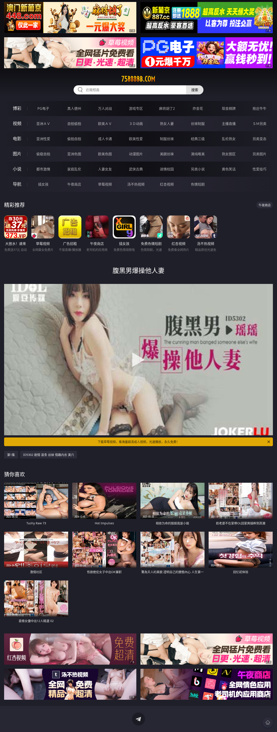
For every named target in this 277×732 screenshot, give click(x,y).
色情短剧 (198, 184)
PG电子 (43, 108)
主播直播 (229, 123)
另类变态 (259, 138)
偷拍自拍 (74, 138)
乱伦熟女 (229, 138)
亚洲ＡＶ (43, 123)
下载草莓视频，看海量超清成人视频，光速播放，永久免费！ (138, 442)
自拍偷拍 (74, 123)
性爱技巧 (259, 169)
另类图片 (259, 154)
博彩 (17, 108)
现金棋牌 (229, 108)
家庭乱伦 (74, 169)
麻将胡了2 (167, 108)
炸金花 (198, 108)
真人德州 (74, 108)
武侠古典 (136, 169)
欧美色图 (105, 154)
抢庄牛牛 (259, 108)
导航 (17, 184)
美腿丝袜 (167, 154)
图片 (17, 154)
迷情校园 (167, 169)
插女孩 (43, 184)
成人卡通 (105, 138)
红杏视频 (167, 184)
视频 (17, 123)
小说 (17, 169)
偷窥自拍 (43, 154)
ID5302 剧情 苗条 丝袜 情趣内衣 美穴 (48, 455)
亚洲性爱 (43, 138)
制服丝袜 (167, 138)
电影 (17, 139)
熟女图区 (229, 154)
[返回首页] (268, 722)
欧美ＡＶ (105, 123)
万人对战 (105, 108)
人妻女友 (105, 169)
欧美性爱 (136, 138)
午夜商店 (74, 184)
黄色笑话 (229, 169)
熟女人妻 (167, 123)
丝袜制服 (198, 123)
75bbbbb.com (138, 78)
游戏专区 (136, 108)
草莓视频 (105, 184)
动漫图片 (136, 154)
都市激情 (43, 169)
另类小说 (198, 169)
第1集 (11, 455)
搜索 (194, 89)
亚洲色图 (74, 154)
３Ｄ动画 (136, 123)
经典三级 (198, 138)
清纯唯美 (198, 154)
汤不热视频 (136, 184)
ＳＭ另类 (259, 123)
